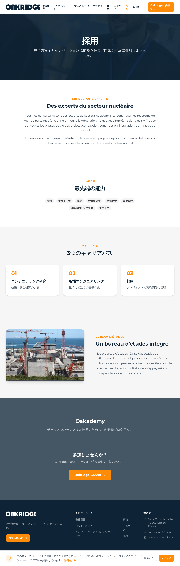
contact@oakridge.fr (160, 537)
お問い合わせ (15, 538)
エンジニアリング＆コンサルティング (86, 7)
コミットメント (60, 7)
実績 (108, 7)
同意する (167, 558)
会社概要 (46, 7)
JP (138, 7)
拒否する (149, 558)
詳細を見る (70, 560)
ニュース (117, 7)
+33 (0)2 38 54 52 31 (160, 531)
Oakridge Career (87, 475)
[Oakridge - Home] (23, 7)
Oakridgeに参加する (160, 7)
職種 (127, 7)
